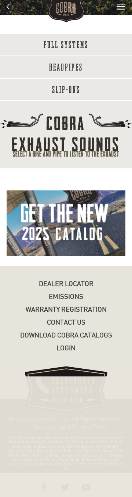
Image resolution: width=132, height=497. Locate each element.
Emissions (66, 296)
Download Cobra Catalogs (66, 335)
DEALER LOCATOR (66, 283)
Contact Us (66, 322)
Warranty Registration (66, 309)
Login (66, 348)
